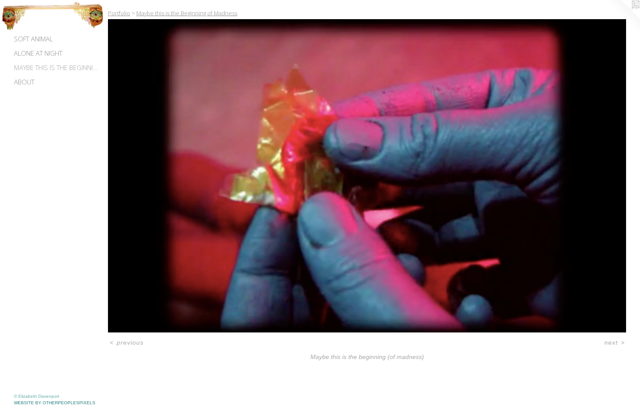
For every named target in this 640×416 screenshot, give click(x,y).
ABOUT (24, 81)
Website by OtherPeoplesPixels (54, 402)
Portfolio (119, 13)
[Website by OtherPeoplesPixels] (622, 17)
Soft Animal (33, 38)
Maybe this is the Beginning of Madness (57, 67)
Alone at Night (38, 53)
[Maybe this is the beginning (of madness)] (367, 176)
